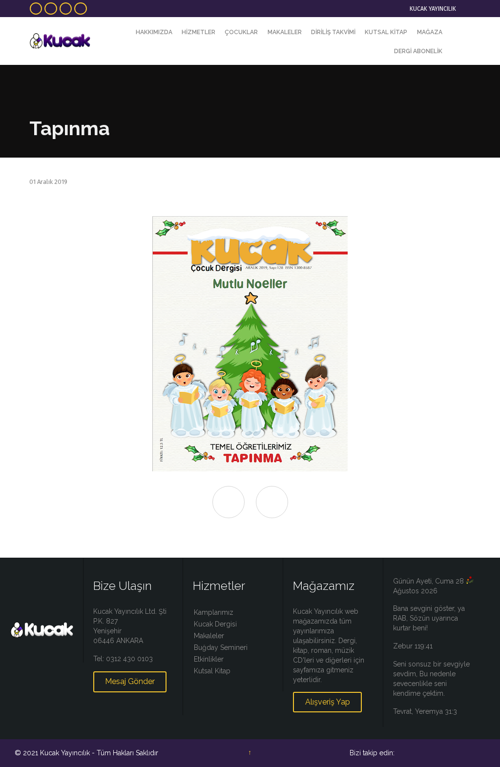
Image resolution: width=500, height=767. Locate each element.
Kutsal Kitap (212, 671)
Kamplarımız (213, 612)
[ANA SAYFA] (122, 32)
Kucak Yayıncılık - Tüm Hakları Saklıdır (99, 753)
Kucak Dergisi (215, 624)
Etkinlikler (209, 659)
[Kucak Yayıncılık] (59, 41)
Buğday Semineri (221, 647)
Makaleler (209, 636)
